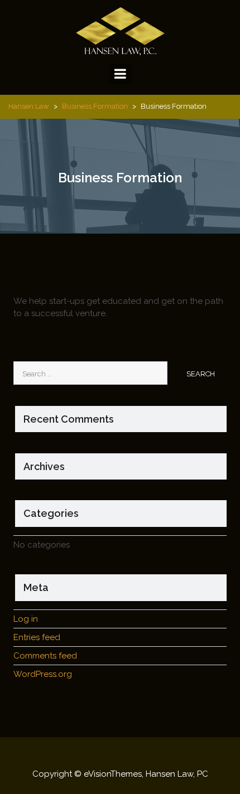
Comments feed (45, 656)
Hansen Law (28, 106)
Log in (25, 619)
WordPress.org (42, 674)
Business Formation (95, 106)
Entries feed (36, 637)
